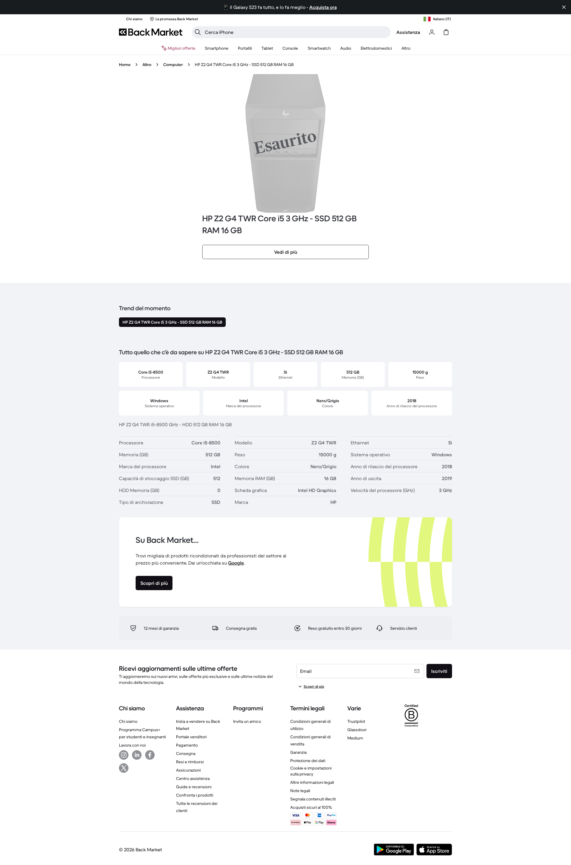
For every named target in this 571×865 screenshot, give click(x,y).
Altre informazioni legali (312, 782)
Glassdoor (357, 729)
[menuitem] (216, 48)
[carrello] (446, 32)
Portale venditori (191, 736)
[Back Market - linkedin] (137, 755)
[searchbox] (296, 32)
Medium (355, 738)
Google (236, 563)
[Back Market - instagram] (123, 755)
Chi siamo (128, 721)
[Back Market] (150, 32)
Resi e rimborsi (190, 761)
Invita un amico (247, 721)
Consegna (185, 753)
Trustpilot (356, 721)
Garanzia (298, 752)
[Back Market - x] (123, 768)
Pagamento (187, 745)
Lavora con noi (132, 745)
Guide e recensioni (193, 786)
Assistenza (408, 32)
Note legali (300, 790)
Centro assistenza (193, 778)
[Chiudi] (564, 7)
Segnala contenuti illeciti (313, 799)
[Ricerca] (198, 32)
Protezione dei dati (307, 760)
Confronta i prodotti (194, 795)
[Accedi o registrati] (432, 32)
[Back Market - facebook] (150, 755)
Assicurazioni (188, 770)
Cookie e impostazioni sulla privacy (311, 771)
